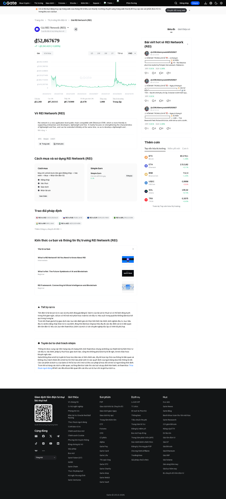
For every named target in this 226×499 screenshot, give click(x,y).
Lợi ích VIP (135, 402)
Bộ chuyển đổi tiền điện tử (173, 473)
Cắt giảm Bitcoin (169, 424)
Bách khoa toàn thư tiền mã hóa (176, 415)
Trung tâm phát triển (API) (142, 437)
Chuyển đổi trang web (176, 10)
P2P (101, 402)
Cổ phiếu (103, 437)
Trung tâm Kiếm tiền (108, 420)
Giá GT (166, 442)
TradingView (136, 455)
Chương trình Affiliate (140, 451)
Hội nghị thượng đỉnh (76, 475)
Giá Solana (167, 460)
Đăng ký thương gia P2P (141, 446)
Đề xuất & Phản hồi (138, 411)
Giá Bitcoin (167, 446)
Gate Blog (167, 411)
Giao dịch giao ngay (108, 411)
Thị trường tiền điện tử (57, 20)
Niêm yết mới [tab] (174, 148)
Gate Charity (105, 469)
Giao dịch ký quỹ (107, 415)
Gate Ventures (74, 480)
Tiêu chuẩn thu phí (139, 420)
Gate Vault (104, 482)
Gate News (168, 406)
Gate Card (104, 451)
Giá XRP (166, 455)
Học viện (166, 402)
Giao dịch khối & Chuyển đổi (111, 406)
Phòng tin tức (73, 411)
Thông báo (136, 415)
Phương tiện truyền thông (78, 440)
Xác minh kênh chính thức (142, 442)
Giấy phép (72, 449)
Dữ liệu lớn (167, 433)
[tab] (171, 29)
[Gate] (10, 3)
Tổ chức (134, 406)
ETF (101, 424)
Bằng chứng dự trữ (75, 444)
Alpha (102, 442)
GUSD (70, 462)
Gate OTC (104, 464)
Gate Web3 (105, 477)
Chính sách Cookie (76, 435)
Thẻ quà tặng (105, 460)
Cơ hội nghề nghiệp (75, 406)
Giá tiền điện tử (169, 437)
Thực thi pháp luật (75, 471)
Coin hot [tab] (186, 148)
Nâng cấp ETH (169, 429)
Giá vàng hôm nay (170, 464)
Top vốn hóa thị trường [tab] (155, 148)
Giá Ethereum (169, 451)
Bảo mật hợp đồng (138, 433)
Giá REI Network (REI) (81, 20)
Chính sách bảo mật (76, 431)
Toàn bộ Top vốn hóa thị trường (166, 206)
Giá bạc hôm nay (170, 469)
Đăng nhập (184, 3)
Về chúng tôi (73, 402)
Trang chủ (39, 20)
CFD (101, 433)
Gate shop (104, 473)
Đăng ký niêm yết (138, 429)
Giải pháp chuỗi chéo (140, 460)
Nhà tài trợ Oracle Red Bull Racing (79, 416)
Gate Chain (73, 466)
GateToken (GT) (75, 458)
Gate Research (169, 420)
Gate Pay (104, 446)
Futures (103, 429)
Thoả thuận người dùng (77, 422)
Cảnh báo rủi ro (74, 426)
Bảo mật (71, 453)
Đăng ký (195, 3)
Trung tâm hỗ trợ (138, 424)
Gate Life (104, 455)
